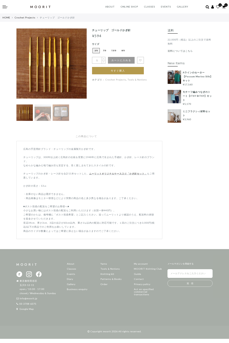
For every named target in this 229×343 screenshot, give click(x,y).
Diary (70, 279)
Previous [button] (22, 67)
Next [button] (76, 67)
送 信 (190, 283)
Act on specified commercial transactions (144, 292)
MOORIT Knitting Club (148, 268)
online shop (129, 6)
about (110, 6)
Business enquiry (77, 289)
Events (71, 274)
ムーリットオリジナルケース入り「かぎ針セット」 (118, 173)
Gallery (71, 284)
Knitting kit (107, 274)
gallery (182, 6)
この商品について (86, 136)
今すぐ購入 (118, 70)
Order (104, 284)
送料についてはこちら (180, 50)
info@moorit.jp (28, 298)
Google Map (26, 309)
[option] (51, 65)
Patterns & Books (111, 279)
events (166, 6)
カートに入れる (121, 60)
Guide (137, 274)
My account (141, 263)
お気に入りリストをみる (140, 60)
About (70, 263)
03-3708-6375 (27, 303)
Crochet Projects (25, 17)
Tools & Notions (137, 79)
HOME (6, 17)
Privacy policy (142, 284)
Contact (139, 279)
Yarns (103, 263)
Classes (71, 268)
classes (149, 6)
